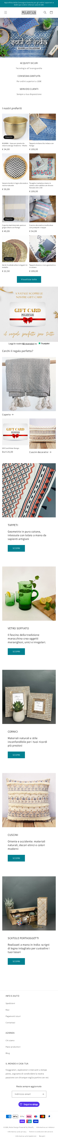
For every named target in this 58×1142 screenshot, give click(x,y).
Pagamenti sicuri (13, 1016)
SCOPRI (16, 548)
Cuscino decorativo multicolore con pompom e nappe (41, 226)
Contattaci (10, 1022)
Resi (7, 1010)
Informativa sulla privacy (17, 1132)
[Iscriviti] (43, 1094)
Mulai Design (14, 1127)
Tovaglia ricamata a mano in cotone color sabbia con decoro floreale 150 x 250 (41, 185)
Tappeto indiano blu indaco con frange (41, 144)
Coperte (6, 414)
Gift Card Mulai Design (10, 448)
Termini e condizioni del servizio (41, 1132)
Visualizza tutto (29, 279)
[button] (6, 12)
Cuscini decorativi (38, 452)
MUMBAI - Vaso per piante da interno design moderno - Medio (14, 144)
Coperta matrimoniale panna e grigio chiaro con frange (14, 226)
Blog (8, 1053)
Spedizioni (10, 1003)
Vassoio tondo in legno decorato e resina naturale (15, 184)
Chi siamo (10, 1040)
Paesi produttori (13, 1047)
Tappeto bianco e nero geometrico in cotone (42, 266)
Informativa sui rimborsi (45, 1127)
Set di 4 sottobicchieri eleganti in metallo (15, 266)
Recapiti (42, 1136)
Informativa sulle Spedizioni (25, 1136)
